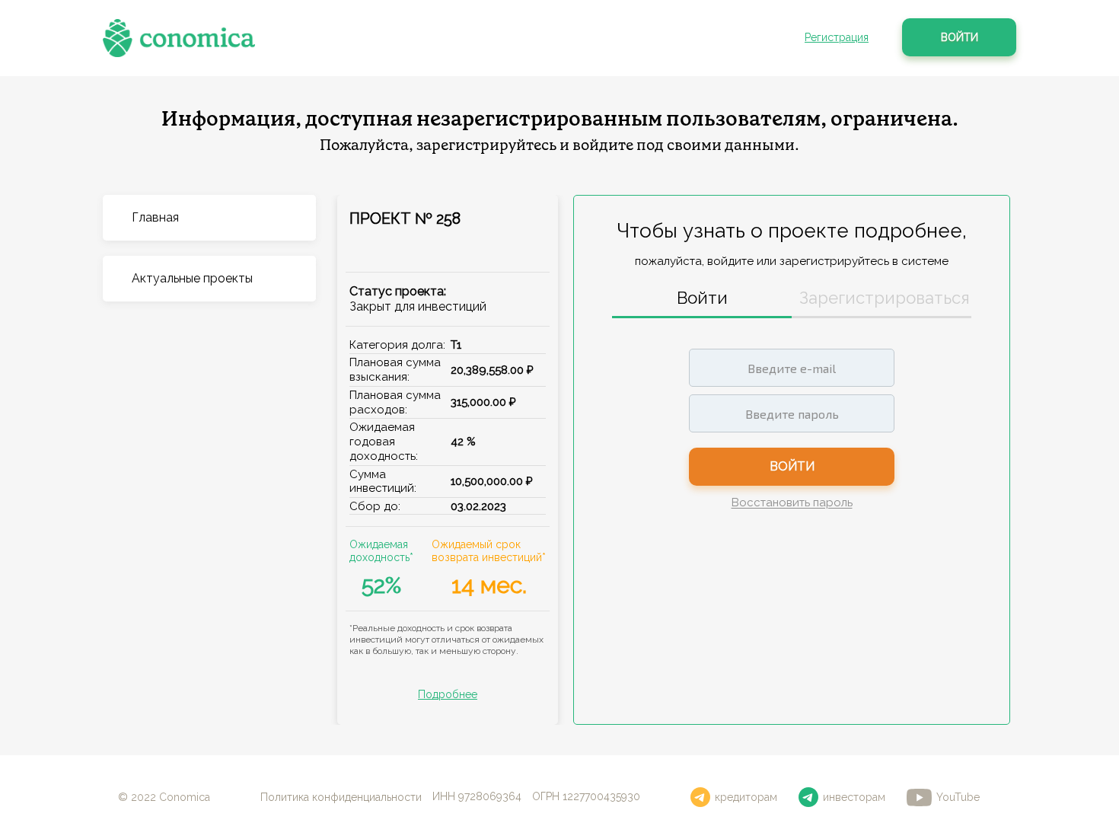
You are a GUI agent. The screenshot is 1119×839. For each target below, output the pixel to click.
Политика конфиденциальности (341, 797)
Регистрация (837, 37)
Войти (959, 37)
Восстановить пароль (792, 503)
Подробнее (447, 694)
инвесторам (854, 797)
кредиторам (746, 797)
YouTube (958, 797)
